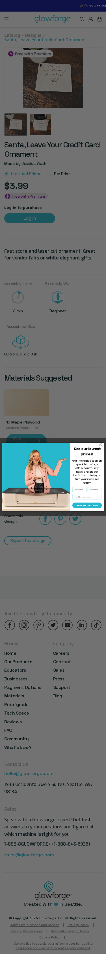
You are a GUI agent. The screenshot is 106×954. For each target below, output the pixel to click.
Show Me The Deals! (86, 505)
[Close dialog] (101, 445)
